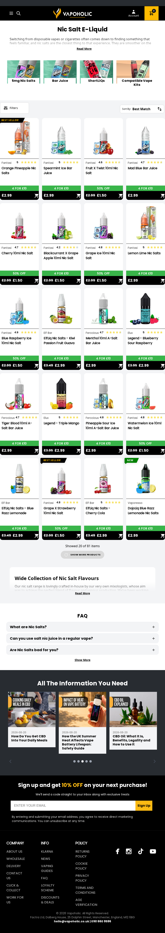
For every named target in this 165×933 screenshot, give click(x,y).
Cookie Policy (81, 866)
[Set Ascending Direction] (159, 109)
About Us (14, 851)
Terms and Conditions (85, 890)
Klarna (47, 851)
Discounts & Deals (50, 900)
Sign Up (143, 805)
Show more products (85, 554)
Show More (82, 660)
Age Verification (86, 902)
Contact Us (14, 875)
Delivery (13, 866)
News (45, 858)
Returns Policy (82, 854)
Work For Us (15, 900)
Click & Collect (13, 888)
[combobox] (18, 13)
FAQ (44, 878)
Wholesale (15, 858)
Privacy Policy (82, 878)
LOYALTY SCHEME (47, 888)
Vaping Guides (47, 868)
